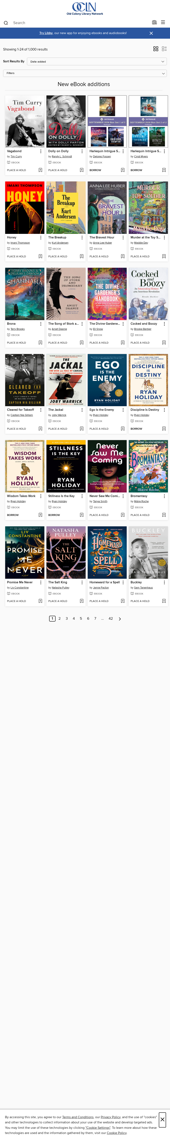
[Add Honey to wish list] (40, 256)
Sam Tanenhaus (143, 587)
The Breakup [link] (57, 237)
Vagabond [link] (14, 151)
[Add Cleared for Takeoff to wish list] (40, 429)
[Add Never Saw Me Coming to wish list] (122, 515)
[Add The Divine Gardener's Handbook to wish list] (122, 343)
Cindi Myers (141, 156)
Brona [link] (11, 324)
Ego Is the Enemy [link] (102, 410)
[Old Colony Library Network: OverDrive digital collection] (85, 9)
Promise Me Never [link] (20, 582)
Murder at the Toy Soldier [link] (146, 237)
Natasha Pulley (60, 587)
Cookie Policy (116, 1133)
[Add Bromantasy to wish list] (163, 515)
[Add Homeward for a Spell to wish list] (122, 601)
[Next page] (120, 618)
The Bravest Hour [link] (102, 237)
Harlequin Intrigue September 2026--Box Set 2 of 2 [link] (146, 151)
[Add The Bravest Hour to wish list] (122, 256)
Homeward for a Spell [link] (105, 582)
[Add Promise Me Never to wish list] (40, 601)
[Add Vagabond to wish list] (40, 170)
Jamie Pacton (101, 587)
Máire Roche (141, 501)
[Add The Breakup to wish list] (81, 256)
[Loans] (154, 23)
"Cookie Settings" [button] (97, 1128)
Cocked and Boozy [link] (144, 324)
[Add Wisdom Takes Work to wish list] (40, 515)
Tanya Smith (100, 501)
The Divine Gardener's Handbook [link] (105, 324)
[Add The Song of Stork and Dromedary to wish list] (81, 343)
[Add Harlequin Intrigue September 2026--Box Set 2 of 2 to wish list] (163, 170)
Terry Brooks (18, 329)
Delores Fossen (102, 156)
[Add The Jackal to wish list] (81, 429)
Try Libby (46, 33)
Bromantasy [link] (139, 496)
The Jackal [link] (55, 410)
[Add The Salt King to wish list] (81, 601)
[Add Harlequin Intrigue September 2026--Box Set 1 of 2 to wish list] (122, 170)
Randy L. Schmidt (62, 156)
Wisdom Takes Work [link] (21, 496)
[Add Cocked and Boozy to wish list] (163, 343)
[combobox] (76, 23)
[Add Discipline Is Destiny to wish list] (163, 429)
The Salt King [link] (57, 582)
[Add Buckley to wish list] (163, 601)
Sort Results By (13, 61)
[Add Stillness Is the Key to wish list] (81, 515)
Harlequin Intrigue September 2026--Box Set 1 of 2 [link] (105, 151)
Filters (11, 73)
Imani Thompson (20, 242)
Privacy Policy (110, 1117)
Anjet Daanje (59, 329)
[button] (155, 50)
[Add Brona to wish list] (40, 343)
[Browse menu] (163, 22)
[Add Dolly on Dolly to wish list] (81, 170)
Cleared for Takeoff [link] (20, 410)
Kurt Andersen (60, 242)
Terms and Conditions (78, 1117)
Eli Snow (98, 329)
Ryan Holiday (100, 415)
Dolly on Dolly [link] (58, 151)
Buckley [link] (136, 582)
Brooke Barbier (142, 329)
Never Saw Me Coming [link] (105, 496)
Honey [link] (11, 237)
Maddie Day (141, 242)
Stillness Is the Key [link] (61, 496)
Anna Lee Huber (102, 242)
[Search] (6, 22)
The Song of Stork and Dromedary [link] (64, 324)
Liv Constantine (20, 587)
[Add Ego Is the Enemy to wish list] (122, 429)
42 (111, 618)
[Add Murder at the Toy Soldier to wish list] (163, 256)
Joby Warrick (59, 415)
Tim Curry (16, 156)
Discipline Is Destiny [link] (145, 410)
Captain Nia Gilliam (22, 415)
